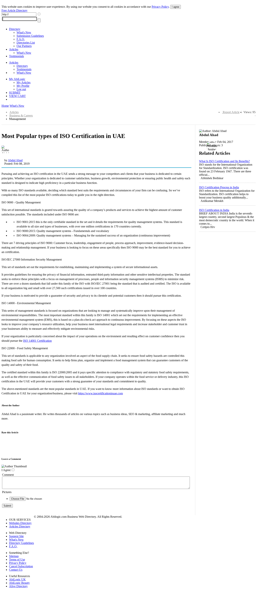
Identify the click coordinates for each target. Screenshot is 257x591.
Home (5, 105)
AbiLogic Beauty (19, 582)
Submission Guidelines (30, 35)
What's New (24, 32)
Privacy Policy (160, 6)
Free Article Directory (14, 10)
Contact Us (15, 569)
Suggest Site (16, 536)
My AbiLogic (17, 79)
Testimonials (16, 56)
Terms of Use (17, 559)
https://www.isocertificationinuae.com (100, 393)
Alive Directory (18, 586)
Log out (21, 89)
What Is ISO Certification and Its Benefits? (224, 161)
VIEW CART (17, 96)
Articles (13, 49)
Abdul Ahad (15, 160)
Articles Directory (19, 526)
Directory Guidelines (21, 543)
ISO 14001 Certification (37, 340)
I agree (175, 6)
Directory (14, 29)
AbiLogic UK (17, 579)
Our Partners (24, 46)
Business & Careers (21, 115)
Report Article (231, 112)
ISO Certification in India (214, 210)
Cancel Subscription (21, 566)
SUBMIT (15, 92)
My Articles (23, 82)
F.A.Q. (21, 39)
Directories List (26, 42)
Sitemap (14, 556)
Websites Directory (20, 523)
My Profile (23, 85)
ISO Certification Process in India (219, 187)
